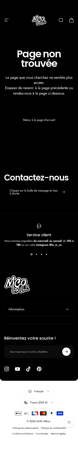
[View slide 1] (31, 254)
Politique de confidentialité (53, 428)
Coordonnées (42, 433)
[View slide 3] (41, 254)
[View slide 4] (46, 254)
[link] (37, 192)
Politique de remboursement (25, 428)
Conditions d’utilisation (22, 433)
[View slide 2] (36, 254)
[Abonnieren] (66, 352)
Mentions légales (58, 433)
